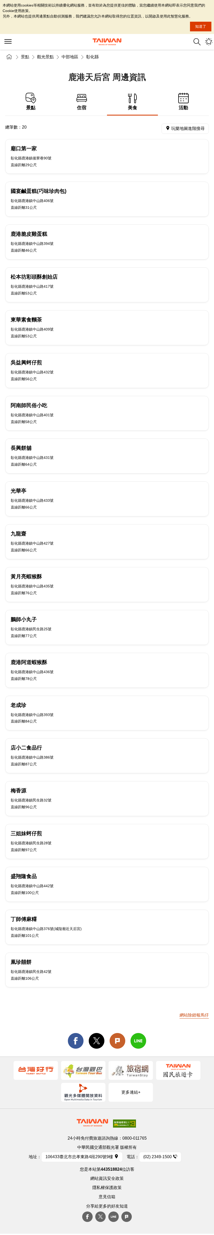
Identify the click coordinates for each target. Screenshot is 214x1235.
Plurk (117, 1041)
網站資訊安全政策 (107, 1178)
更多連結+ (130, 1092)
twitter (96, 1041)
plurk (126, 1216)
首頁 (9, 57)
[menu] (8, 42)
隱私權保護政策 (107, 1187)
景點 (25, 57)
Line (113, 1216)
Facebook (87, 1216)
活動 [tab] (183, 107)
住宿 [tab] (81, 107)
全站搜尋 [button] (197, 42)
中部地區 (70, 57)
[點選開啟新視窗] (35, 1070)
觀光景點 (45, 57)
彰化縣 (92, 57)
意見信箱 (107, 1196)
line (138, 1041)
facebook (76, 1041)
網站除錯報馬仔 (194, 1015)
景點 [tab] (30, 107)
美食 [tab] (132, 107)
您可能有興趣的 (209, 42)
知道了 (200, 26)
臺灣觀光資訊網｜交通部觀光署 (107, 42)
